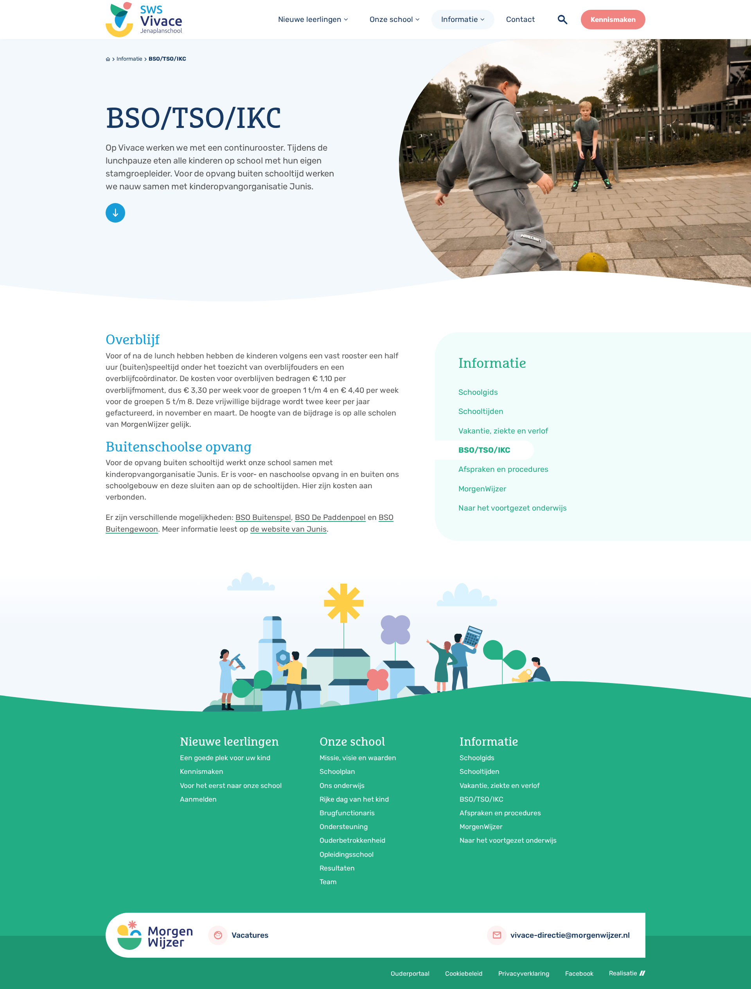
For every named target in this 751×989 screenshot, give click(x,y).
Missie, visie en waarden (358, 758)
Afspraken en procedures (500, 813)
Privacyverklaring (524, 973)
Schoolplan (337, 771)
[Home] (144, 19)
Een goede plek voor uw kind (225, 758)
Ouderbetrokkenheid (352, 840)
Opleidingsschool (347, 854)
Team (328, 882)
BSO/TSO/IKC (167, 59)
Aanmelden (198, 799)
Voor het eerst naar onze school (231, 785)
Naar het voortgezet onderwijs (508, 840)
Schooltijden (479, 771)
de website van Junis (288, 529)
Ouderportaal (410, 973)
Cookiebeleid (464, 973)
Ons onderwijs (342, 785)
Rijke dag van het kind (354, 799)
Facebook (579, 973)
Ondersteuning (344, 827)
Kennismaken (201, 771)
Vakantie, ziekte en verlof (500, 785)
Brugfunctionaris (347, 813)
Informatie (129, 59)
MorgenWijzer (481, 827)
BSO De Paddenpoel (330, 517)
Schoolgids (477, 758)
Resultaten (337, 868)
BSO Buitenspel (263, 517)
